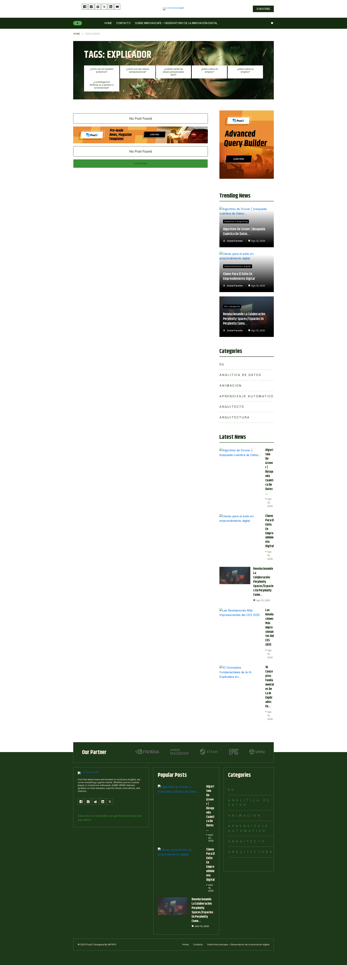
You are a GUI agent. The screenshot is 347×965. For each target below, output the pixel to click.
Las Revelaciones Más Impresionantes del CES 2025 (269, 627)
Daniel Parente (235, 240)
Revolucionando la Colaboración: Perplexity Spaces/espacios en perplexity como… (244, 318)
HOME (76, 33)
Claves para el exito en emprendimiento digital (239, 276)
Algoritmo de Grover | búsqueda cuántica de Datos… (244, 231)
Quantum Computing (236, 221)
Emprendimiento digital (237, 266)
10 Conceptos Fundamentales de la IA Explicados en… (269, 687)
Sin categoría (232, 306)
